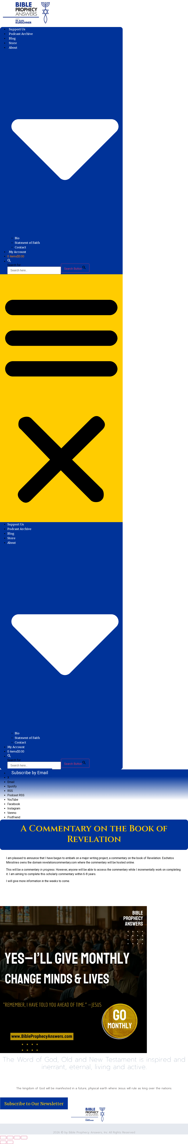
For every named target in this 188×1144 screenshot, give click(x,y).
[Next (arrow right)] (10, 1142)
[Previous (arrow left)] (3, 1142)
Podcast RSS (15, 795)
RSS (10, 791)
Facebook (13, 804)
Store (13, 43)
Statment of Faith (27, 243)
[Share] (17, 1137)
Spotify (12, 786)
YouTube (12, 799)
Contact (20, 247)
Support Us (17, 29)
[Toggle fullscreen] (10, 1137)
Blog (12, 38)
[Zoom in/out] (3, 1137)
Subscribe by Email (29, 772)
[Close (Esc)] (24, 1137)
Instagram (13, 808)
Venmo (11, 813)
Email (10, 782)
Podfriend (13, 817)
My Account (17, 252)
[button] (9, 261)
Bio (17, 238)
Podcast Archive (21, 34)
